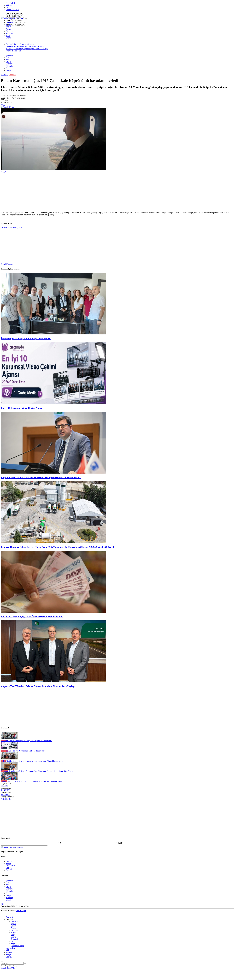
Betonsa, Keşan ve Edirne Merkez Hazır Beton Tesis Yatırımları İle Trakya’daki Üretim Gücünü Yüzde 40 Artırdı (57, 547)
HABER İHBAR (8, 968)
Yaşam (8, 27)
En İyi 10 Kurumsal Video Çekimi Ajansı (21, 408)
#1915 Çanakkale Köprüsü (11, 227)
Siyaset (8, 25)
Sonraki (10, 264)
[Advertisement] (74, 192)
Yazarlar (9, 952)
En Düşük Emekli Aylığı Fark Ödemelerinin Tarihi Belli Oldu (32, 616)
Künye (8, 51)
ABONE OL (6, 799)
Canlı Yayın (10, 7)
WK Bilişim (21, 911)
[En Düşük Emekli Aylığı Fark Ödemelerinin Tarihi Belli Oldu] (53, 612)
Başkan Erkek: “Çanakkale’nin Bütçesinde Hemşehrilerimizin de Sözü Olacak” (41, 477)
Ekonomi (9, 31)
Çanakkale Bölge (41, 49)
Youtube (31, 44)
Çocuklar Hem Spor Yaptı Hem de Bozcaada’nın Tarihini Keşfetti (34, 781)
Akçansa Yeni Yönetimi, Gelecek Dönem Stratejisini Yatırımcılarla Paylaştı (38, 686)
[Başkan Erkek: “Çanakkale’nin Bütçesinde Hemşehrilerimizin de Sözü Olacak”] (53, 473)
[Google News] (7, 107)
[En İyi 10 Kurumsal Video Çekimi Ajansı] (53, 403)
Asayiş (8, 29)
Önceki (4, 264)
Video (8, 950)
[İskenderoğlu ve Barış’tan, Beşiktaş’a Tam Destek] (53, 334)
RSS (19, 51)
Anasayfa (4, 75)
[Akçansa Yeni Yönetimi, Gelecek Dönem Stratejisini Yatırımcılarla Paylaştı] (53, 681)
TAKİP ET (5, 790)
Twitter (16, 44)
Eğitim (26, 49)
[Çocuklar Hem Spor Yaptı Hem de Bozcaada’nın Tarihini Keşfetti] (9, 779)
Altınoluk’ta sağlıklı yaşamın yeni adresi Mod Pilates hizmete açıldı (34, 761)
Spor (8, 36)
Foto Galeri (10, 3)
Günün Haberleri (12, 10)
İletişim (14, 51)
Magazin (9, 33)
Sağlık (31, 49)
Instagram (24, 44)
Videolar (9, 5)
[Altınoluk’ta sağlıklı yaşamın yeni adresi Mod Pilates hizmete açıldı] (9, 759)
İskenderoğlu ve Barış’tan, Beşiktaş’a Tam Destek (26, 338)
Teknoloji (19, 49)
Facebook (9, 44)
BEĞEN (4, 786)
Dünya (8, 38)
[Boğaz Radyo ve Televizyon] (13, 18)
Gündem (9, 22)
